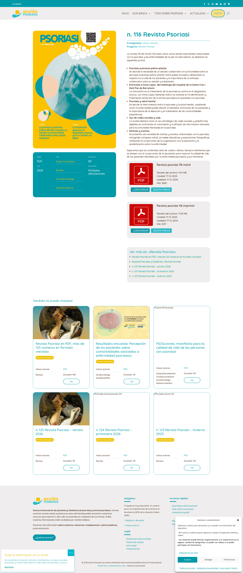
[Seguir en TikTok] (213, 4)
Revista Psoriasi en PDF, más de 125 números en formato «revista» (166, 256)
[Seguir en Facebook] (204, 4)
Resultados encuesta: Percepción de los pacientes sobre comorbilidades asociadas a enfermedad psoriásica (121, 350)
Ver (71, 381)
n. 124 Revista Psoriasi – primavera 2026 (153, 271)
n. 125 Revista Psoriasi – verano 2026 (151, 266)
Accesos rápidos (179, 498)
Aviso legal (131, 545)
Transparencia (133, 549)
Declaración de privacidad (208, 568)
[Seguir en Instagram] (225, 4)
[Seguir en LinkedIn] (221, 4)
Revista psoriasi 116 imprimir (176, 205)
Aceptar (187, 559)
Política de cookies (187, 568)
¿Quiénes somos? (44, 537)
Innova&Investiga (65, 179)
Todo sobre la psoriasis (183, 509)
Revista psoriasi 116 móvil (174, 165)
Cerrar (71, 553)
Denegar (208, 559)
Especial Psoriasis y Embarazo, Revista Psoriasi (156, 261)
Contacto (17, 4)
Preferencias (229, 559)
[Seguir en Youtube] (217, 4)
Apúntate (9, 567)
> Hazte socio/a (131, 525)
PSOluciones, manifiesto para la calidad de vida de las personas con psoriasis (180, 348)
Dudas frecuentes (65, 161)
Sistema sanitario (65, 187)
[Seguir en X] (209, 4)
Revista (60, 170)
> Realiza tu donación (134, 520)
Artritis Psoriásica (45, 357)
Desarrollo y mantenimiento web (111, 566)
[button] (238, 520)
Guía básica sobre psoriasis (185, 506)
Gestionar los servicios (188, 553)
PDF (65, 369)
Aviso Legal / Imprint (228, 568)
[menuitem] (125, 13)
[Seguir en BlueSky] (229, 4)
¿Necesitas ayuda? (181, 512)
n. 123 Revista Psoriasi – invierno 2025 (152, 276)
